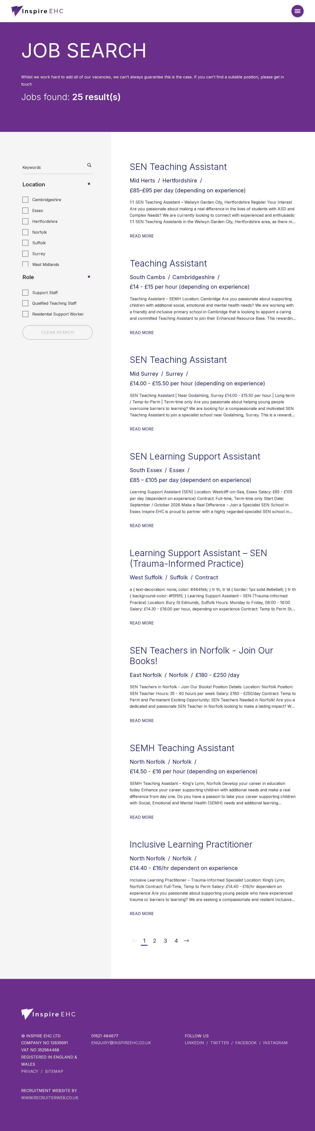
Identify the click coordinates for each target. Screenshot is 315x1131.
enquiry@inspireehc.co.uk (121, 1042)
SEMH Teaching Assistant (182, 747)
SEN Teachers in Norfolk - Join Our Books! (201, 655)
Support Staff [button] (45, 292)
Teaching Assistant (168, 263)
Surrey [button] (38, 253)
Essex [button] (37, 210)
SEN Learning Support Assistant (195, 456)
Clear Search (57, 332)
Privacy (29, 1071)
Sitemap (54, 1071)
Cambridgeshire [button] (46, 199)
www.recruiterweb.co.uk (50, 1097)
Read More (142, 235)
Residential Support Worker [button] (58, 314)
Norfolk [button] (39, 232)
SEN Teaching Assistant (178, 166)
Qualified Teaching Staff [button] (54, 303)
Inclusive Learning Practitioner (191, 844)
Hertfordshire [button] (45, 221)
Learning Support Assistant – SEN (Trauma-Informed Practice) (198, 558)
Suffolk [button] (39, 242)
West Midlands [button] (45, 264)
